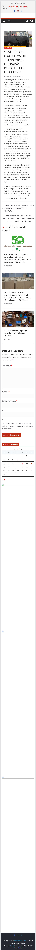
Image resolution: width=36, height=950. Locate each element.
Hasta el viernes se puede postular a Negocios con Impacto (15, 333)
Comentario (7, 366)
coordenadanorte (19, 76)
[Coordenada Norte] (4, 21)
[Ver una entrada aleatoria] (31, 21)
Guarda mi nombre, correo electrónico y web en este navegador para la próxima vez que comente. (17, 426)
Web (3, 410)
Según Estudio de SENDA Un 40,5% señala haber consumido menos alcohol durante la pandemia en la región (17, 218)
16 (31, 463)
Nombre (6, 392)
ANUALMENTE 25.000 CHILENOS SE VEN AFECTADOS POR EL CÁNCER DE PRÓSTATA (19, 208)
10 (4, 463)
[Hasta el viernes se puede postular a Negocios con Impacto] (18, 312)
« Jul (3, 480)
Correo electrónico (9, 401)
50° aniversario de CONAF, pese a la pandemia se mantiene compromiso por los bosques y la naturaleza (17, 258)
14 (22, 463)
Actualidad (8, 47)
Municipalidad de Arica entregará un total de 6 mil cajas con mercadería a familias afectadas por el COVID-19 (18, 296)
